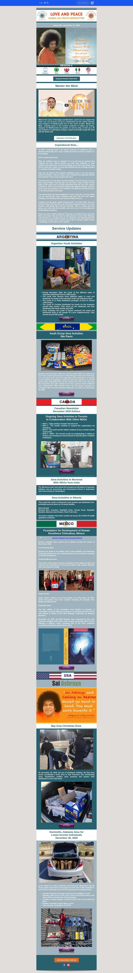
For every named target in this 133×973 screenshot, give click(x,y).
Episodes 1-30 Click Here (66, 138)
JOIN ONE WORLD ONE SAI (66, 960)
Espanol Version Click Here (66, 79)
